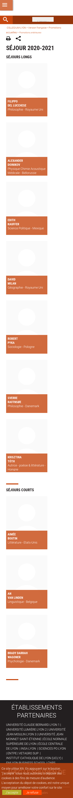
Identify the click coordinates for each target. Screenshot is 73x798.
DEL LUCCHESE (17, 105)
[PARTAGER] (19, 39)
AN (9, 593)
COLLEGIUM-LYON (16, 27)
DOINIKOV (14, 165)
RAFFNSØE (14, 402)
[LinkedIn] (43, 19)
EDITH (11, 220)
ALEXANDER (15, 160)
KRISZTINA (15, 457)
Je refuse (32, 792)
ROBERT (13, 338)
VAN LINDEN (15, 598)
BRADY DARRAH (18, 653)
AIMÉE (12, 534)
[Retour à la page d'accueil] (36, 8)
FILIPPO (13, 101)
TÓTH (11, 461)
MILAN (12, 283)
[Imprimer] (9, 39)
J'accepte (11, 792)
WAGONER (14, 657)
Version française (37, 27)
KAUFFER (13, 224)
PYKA (11, 343)
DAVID (11, 279)
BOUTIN (12, 538)
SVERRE (12, 398)
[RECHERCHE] (7, 20)
